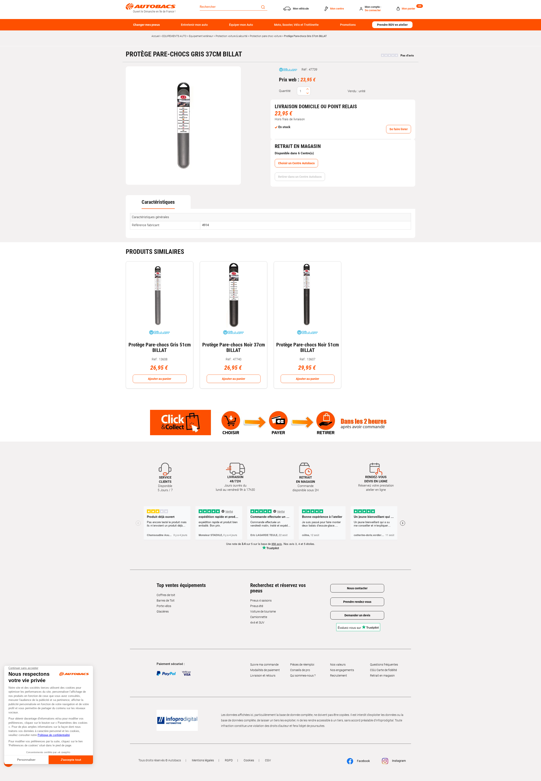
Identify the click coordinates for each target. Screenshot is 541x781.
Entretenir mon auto (194, 24)
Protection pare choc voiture (265, 36)
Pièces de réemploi (302, 664)
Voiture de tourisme (263, 611)
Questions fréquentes (384, 664)
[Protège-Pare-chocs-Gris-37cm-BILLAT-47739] (183, 125)
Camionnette (258, 617)
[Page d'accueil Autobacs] (150, 8)
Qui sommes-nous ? (303, 675)
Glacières (163, 611)
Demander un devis (357, 615)
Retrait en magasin (382, 675)
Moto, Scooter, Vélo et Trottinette (296, 24)
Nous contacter (357, 588)
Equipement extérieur (201, 36)
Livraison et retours (262, 675)
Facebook (363, 761)
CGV (268, 760)
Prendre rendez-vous (357, 601)
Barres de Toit (166, 600)
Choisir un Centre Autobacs (296, 163)
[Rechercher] (263, 6)
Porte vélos (164, 606)
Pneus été (256, 606)
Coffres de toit (166, 595)
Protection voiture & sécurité (231, 36)
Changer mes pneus (146, 24)
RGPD (229, 760)
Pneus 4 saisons (261, 600)
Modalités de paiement (265, 670)
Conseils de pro (300, 670)
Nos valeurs (338, 664)
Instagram (398, 760)
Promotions (348, 24)
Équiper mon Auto (241, 24)
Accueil (156, 36)
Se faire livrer (398, 129)
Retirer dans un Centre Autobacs (300, 176)
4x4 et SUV (257, 622)
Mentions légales (203, 760)
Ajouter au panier (159, 378)
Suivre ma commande (264, 664)
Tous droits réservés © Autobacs (159, 760)
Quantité (285, 91)
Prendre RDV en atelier (392, 24)
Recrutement (338, 675)
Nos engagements (342, 670)
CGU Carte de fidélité (383, 670)
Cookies (249, 760)
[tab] (158, 202)
